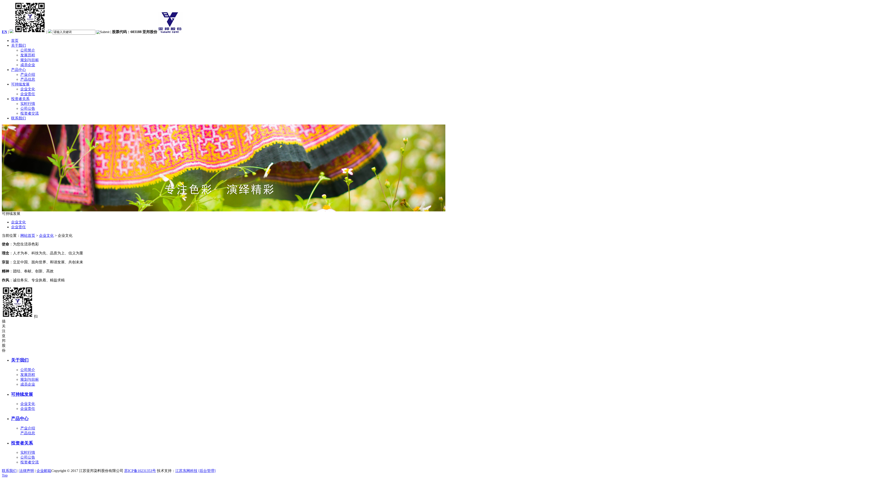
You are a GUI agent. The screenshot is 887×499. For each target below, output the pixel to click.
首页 (14, 41)
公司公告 (27, 108)
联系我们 (18, 118)
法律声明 (26, 471)
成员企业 (27, 65)
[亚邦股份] (223, 210)
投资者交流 (29, 113)
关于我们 (18, 45)
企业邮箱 (43, 471)
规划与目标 (29, 60)
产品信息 (27, 79)
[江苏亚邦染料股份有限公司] (170, 32)
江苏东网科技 (186, 471)
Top (5, 475)
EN (4, 32)
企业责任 (27, 94)
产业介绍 (27, 74)
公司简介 (27, 50)
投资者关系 (20, 99)
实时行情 (27, 104)
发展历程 (27, 55)
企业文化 (27, 89)
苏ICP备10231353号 (140, 471)
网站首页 (27, 235)
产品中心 (18, 70)
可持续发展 (20, 84)
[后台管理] (207, 471)
